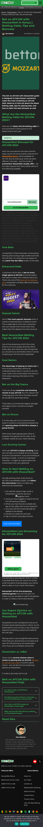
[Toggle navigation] (40, 3)
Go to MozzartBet (20, 208)
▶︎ (12, 548)
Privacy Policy (29, 799)
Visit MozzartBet (11, 524)
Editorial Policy (29, 791)
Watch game (13, 569)
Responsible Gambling (32, 787)
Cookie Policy (29, 795)
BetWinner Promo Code (10, 780)
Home (3, 12)
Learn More (24, 824)
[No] (40, 820)
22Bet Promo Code (8, 784)
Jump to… (8, 138)
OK (17, 824)
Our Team (27, 780)
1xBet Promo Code (8, 787)
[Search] (35, 3)
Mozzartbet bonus (10, 156)
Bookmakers (12, 12)
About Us (27, 776)
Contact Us (28, 784)
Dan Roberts (9, 33)
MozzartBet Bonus (8, 776)
